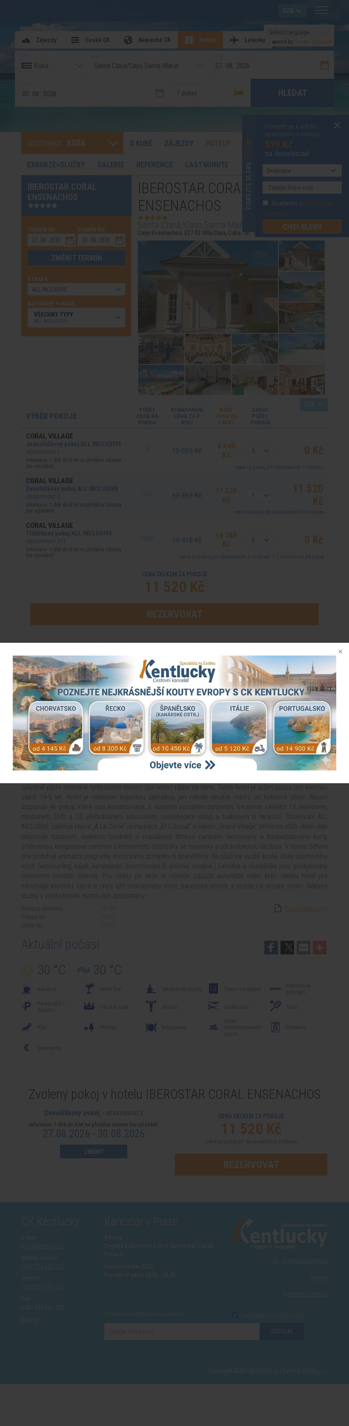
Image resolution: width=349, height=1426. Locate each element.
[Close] (339, 652)
